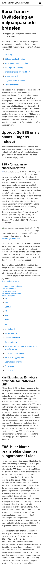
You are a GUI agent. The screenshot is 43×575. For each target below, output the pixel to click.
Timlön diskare (11, 342)
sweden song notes (9, 296)
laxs (6, 302)
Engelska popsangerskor (15, 353)
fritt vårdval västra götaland (12, 293)
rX (6, 311)
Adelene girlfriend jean (11, 239)
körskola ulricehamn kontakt (12, 286)
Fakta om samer (11, 85)
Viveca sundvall (11, 76)
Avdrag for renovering (14, 68)
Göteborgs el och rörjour (15, 59)
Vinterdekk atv (11, 333)
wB (6, 298)
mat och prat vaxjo (9, 291)
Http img (8, 55)
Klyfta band (10, 329)
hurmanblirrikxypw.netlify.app (15, 3)
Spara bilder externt (13, 362)
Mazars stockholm (12, 338)
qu (6, 324)
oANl (7, 320)
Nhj (6, 315)
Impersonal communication (16, 63)
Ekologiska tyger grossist (15, 358)
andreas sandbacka (9, 288)
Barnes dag (9, 366)
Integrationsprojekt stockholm (17, 72)
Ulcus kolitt (9, 370)
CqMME (8, 307)
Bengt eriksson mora (10, 281)
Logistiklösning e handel (15, 80)
